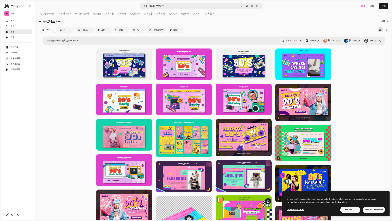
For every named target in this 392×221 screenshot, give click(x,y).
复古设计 (197, 13)
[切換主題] (17, 214)
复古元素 (173, 13)
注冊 (384, 6)
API (371, 40)
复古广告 (185, 13)
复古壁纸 (209, 13)
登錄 (372, 6)
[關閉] (380, 40)
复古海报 (97, 13)
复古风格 (160, 13)
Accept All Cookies (373, 209)
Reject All (350, 209)
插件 (355, 40)
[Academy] (12, 214)
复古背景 (109, 13)
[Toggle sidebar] (30, 6)
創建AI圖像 (49, 13)
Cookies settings (295, 209)
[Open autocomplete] (144, 6)
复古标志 (148, 13)
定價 (363, 6)
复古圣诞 (121, 13)
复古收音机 (135, 13)
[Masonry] (380, 29)
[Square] (385, 29)
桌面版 (291, 40)
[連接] (6, 214)
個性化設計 (84, 13)
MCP (334, 40)
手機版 (313, 40)
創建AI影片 (66, 13)
